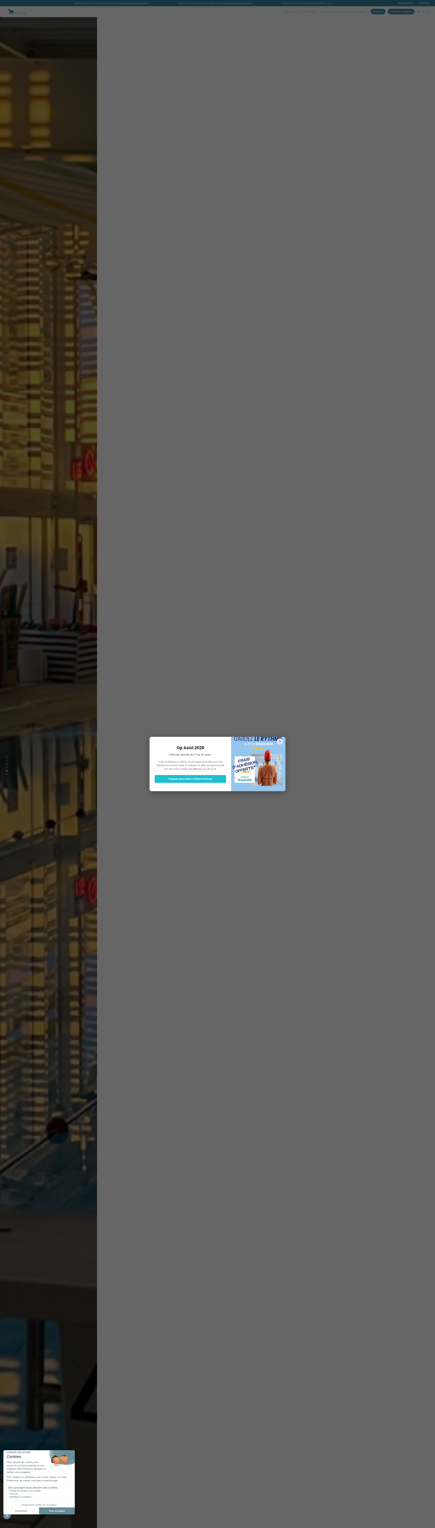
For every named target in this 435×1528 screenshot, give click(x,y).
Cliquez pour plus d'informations (190, 779)
